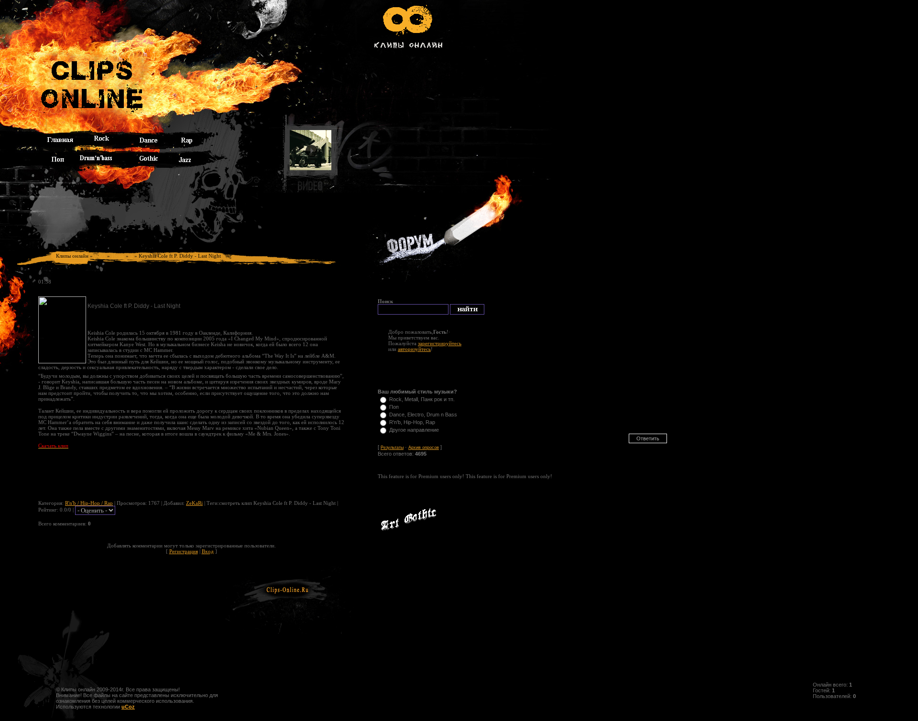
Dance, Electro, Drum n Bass (423, 414)
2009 (100, 256)
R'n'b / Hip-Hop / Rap (89, 503)
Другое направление (414, 430)
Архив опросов (423, 447)
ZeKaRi (194, 503)
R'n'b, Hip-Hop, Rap (412, 422)
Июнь (117, 256)
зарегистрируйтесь (439, 343)
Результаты (392, 447)
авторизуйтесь (414, 349)
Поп (394, 407)
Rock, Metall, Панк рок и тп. (422, 399)
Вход (208, 551)
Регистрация (183, 551)
